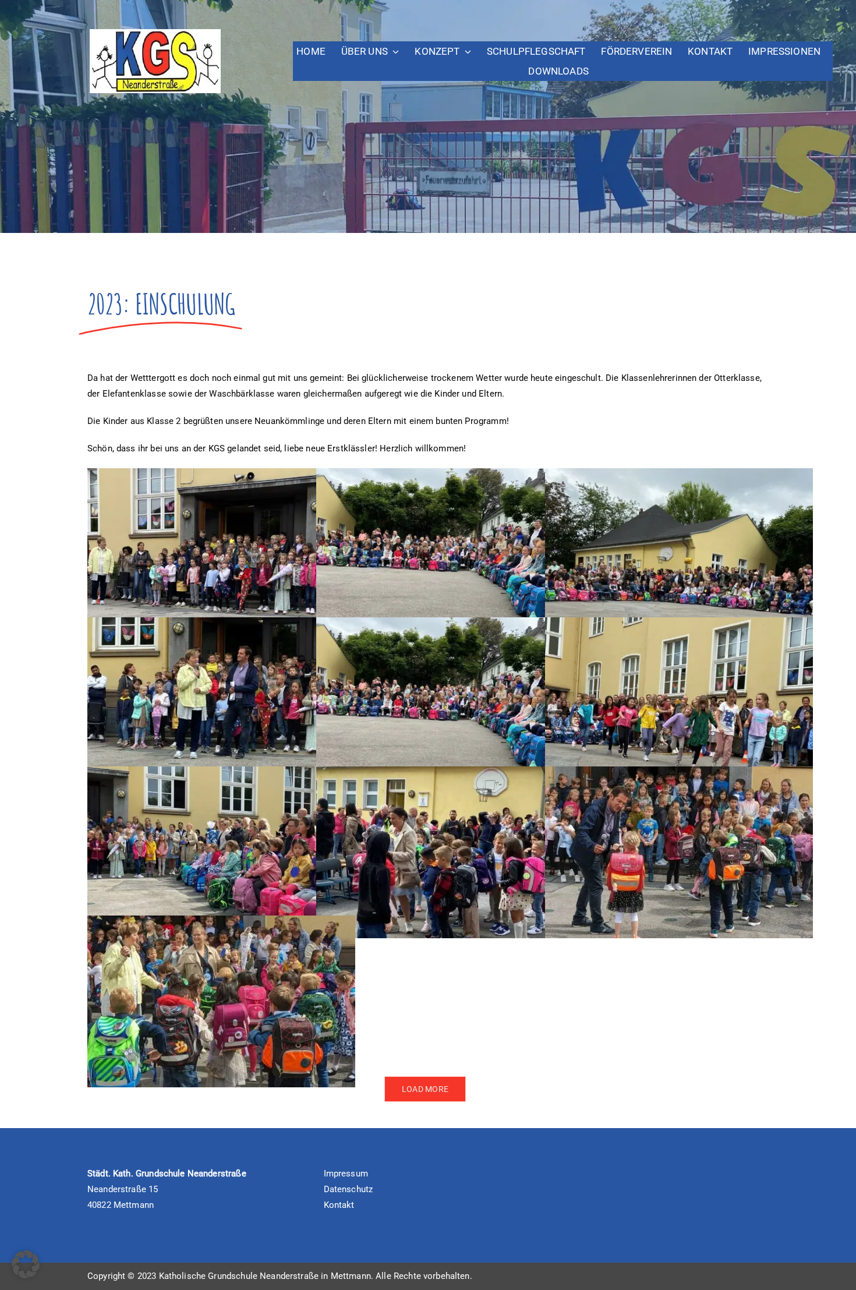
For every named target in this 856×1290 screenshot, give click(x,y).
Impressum (346, 1173)
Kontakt (339, 1205)
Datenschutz (348, 1189)
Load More (425, 1089)
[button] (25, 1264)
